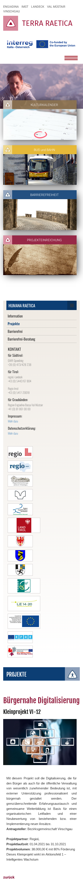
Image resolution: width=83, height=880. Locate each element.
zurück (8, 877)
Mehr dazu (13, 421)
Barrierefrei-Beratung (21, 339)
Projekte (14, 323)
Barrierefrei (15, 331)
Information (15, 316)
